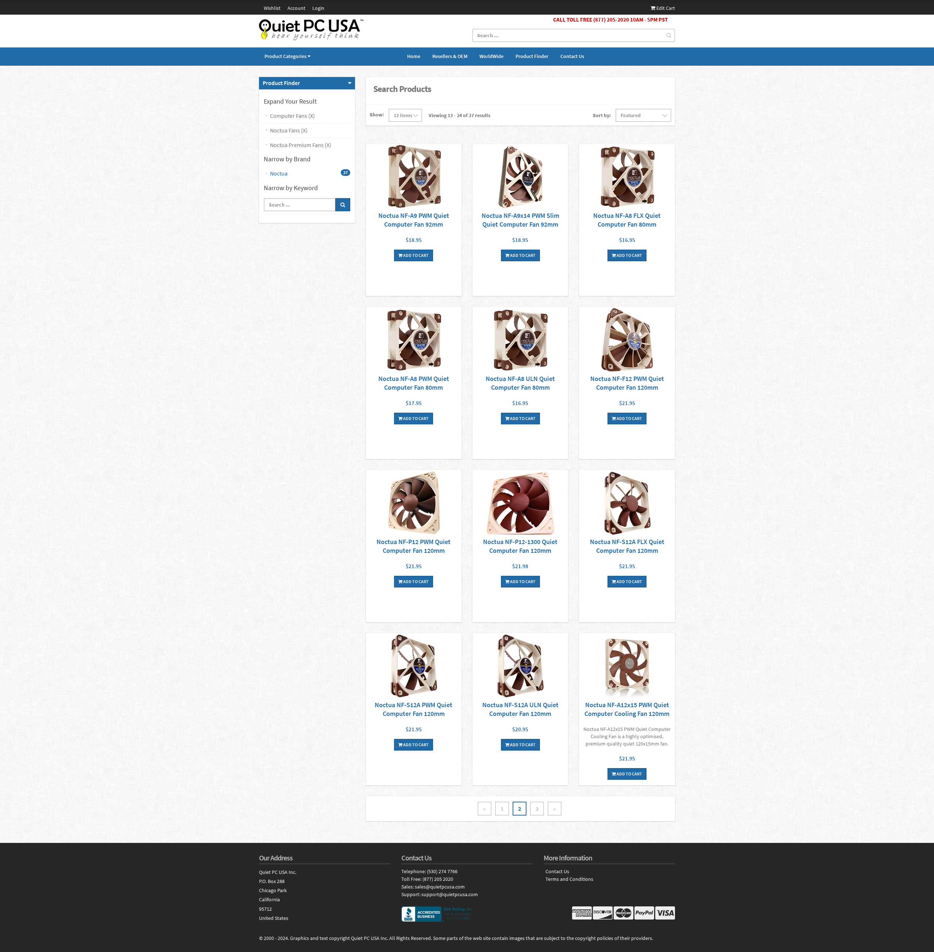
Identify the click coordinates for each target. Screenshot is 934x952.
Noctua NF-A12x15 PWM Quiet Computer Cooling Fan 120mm (626, 709)
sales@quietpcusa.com (440, 886)
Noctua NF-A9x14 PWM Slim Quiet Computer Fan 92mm (520, 219)
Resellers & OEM (449, 56)
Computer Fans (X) (292, 115)
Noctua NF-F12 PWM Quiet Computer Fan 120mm (627, 383)
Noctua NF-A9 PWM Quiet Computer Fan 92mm (413, 219)
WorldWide (491, 56)
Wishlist (272, 8)
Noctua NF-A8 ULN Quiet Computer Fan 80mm (520, 383)
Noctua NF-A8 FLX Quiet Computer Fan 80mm (627, 219)
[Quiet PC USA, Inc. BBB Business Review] (467, 914)
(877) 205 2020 (437, 879)
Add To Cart (415, 255)
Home (413, 56)
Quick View (414, 177)
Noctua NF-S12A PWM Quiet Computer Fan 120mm (413, 709)
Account (296, 8)
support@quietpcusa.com (449, 894)
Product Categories (285, 56)
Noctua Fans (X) (289, 130)
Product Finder (532, 56)
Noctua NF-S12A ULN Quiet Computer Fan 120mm (520, 709)
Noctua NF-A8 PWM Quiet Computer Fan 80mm (413, 383)
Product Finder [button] (281, 82)
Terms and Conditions (569, 879)
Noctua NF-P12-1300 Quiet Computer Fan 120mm (520, 546)
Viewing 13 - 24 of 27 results (459, 115)
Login (318, 8)
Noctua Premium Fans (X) (300, 145)
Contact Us (572, 56)
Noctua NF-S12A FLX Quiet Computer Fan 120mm (627, 546)
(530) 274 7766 (442, 871)
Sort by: (602, 115)
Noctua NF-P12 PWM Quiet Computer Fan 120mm (414, 546)
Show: (377, 114)
